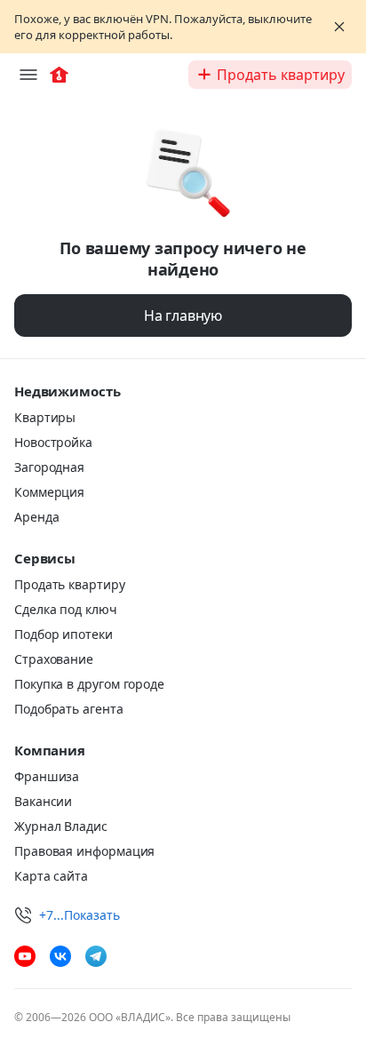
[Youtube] (25, 956)
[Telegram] (96, 956)
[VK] (60, 956)
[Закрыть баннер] (339, 26)
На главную (183, 315)
